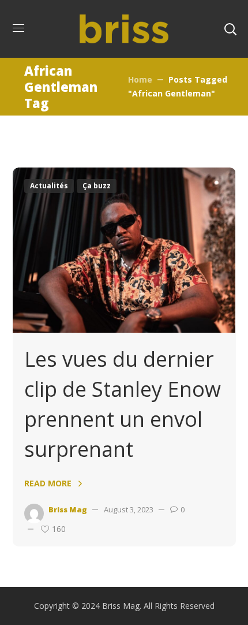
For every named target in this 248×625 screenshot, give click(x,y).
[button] (230, 29)
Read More (48, 483)
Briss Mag (67, 509)
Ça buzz (96, 186)
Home (140, 79)
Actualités (49, 186)
